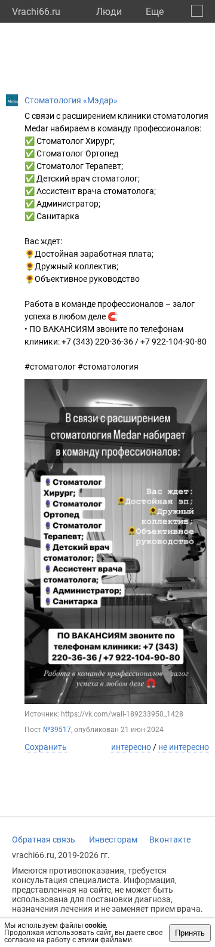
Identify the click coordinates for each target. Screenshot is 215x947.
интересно (131, 747)
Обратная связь (43, 839)
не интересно (183, 747)
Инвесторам (113, 839)
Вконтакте (170, 839)
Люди (109, 11)
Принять (190, 932)
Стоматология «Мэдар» (71, 100)
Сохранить (45, 747)
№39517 (57, 729)
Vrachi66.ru (36, 11)
